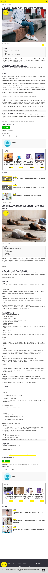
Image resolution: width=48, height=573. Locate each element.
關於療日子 (9, 563)
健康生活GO (6, 202)
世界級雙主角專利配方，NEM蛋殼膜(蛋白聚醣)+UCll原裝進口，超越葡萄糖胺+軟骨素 (8, 498)
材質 (6, 53)
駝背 (9, 469)
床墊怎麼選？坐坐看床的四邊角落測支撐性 (12, 50)
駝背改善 (13, 469)
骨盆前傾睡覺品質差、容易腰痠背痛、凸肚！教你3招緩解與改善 (28, 195)
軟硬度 (6, 51)
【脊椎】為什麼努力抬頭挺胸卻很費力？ (32, 464)
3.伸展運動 (7, 253)
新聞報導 (9, 4)
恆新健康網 (9, 330)
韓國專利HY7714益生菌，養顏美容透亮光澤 (19, 496)
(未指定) (8, 43)
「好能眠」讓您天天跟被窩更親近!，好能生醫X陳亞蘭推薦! (8, 163)
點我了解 (10, 167)
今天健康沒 (6, 4)
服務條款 (14, 563)
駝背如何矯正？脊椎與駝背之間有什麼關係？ (12, 248)
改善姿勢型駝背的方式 (9, 251)
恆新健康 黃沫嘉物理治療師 (14, 464)
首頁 (3, 4)
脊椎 (6, 469)
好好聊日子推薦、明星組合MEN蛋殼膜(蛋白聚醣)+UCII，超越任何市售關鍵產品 (29, 498)
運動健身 (10, 202)
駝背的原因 (7, 250)
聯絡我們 (24, 563)
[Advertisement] (24, 546)
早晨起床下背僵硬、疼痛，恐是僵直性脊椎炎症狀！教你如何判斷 (28, 187)
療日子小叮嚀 (7, 254)
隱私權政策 (19, 563)
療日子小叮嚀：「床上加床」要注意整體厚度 (13, 54)
